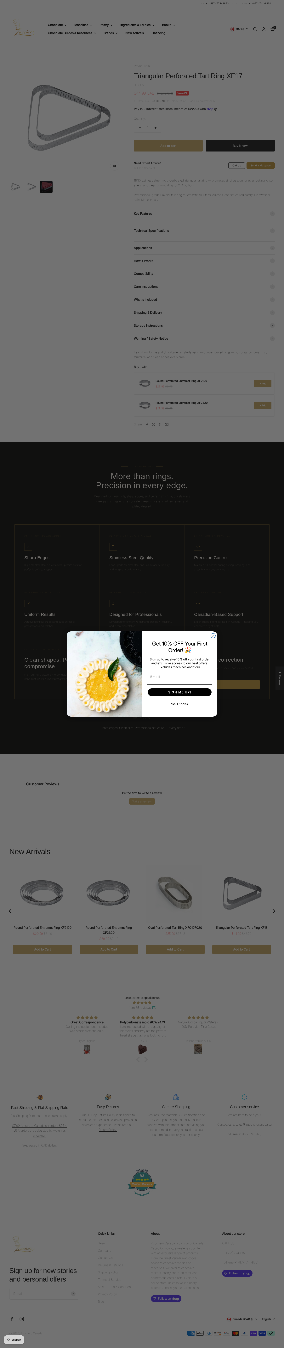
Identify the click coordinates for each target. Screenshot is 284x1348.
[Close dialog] (213, 635)
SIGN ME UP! (179, 692)
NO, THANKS (180, 703)
